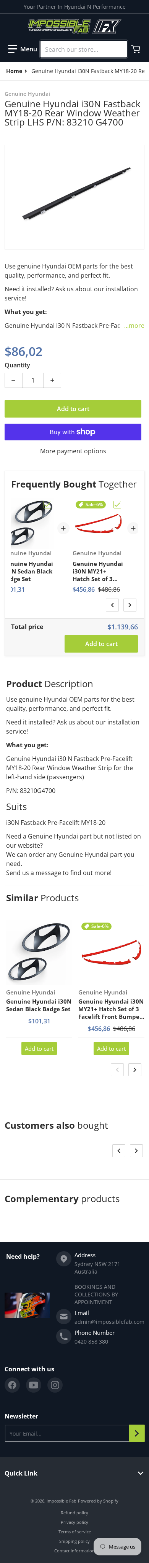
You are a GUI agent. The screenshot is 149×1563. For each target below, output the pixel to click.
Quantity (17, 365)
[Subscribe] (137, 1433)
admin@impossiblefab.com (109, 1321)
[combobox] (83, 49)
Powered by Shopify (98, 1501)
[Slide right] (129, 605)
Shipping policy (74, 1541)
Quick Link (21, 1473)
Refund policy (74, 1512)
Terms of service (74, 1531)
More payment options (73, 451)
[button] (22, 49)
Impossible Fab (61, 1501)
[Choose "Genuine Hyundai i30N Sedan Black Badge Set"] (47, 504)
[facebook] (12, 1385)
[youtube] (33, 1385)
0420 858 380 (91, 1341)
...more (134, 325)
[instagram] (55, 1385)
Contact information (74, 1550)
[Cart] (136, 49)
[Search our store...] (118, 49)
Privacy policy (74, 1522)
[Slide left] (112, 605)
